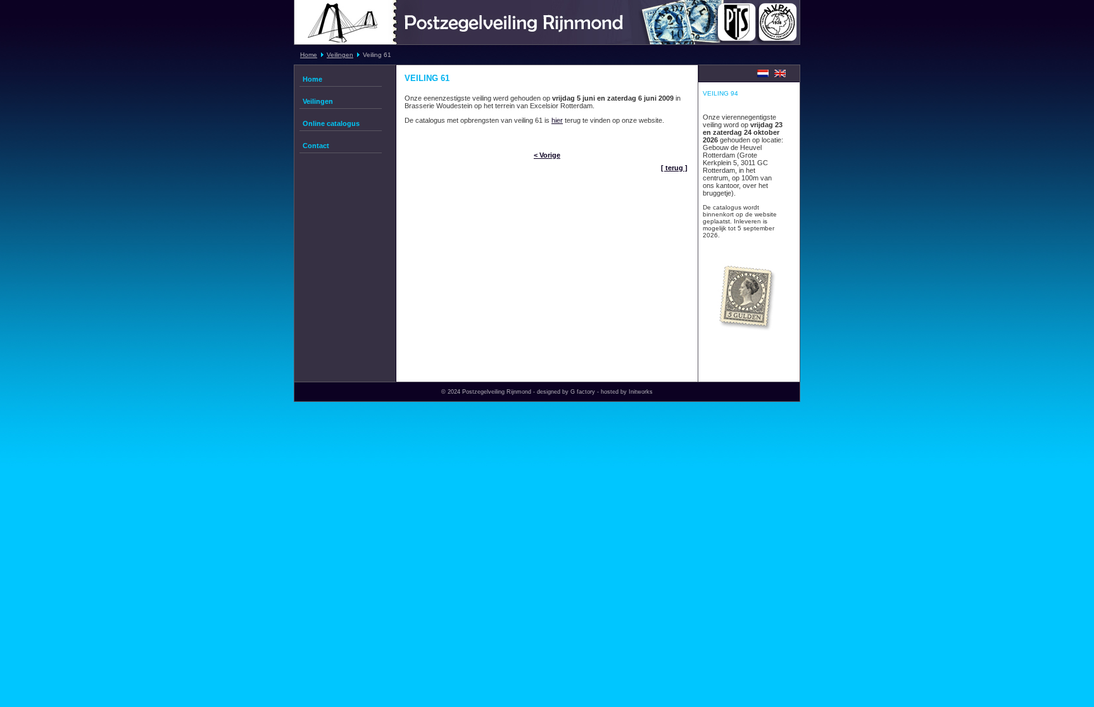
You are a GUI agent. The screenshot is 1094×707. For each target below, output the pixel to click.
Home (308, 54)
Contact (316, 145)
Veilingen (340, 54)
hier (557, 120)
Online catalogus (331, 123)
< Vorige (547, 155)
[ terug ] (674, 168)
